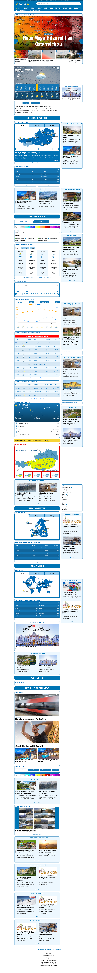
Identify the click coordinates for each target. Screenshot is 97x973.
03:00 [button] (41, 293)
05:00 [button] (47, 293)
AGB (49, 958)
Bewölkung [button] (41, 221)
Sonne (31, 302)
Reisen (58, 0)
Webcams (57, 8)
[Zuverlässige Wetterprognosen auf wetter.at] (24, 3)
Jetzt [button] (18, 149)
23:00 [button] (30, 293)
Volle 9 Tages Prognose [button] (36, 398)
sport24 (41, 0)
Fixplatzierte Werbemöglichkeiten (48, 960)
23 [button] (28, 149)
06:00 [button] (49, 293)
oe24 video (32, 0)
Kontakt (48, 952)
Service (64, 8)
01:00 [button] (35, 293)
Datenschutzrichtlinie (48, 955)
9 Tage (32, 10)
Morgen (26, 103)
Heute (18, 103)
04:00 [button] (44, 293)
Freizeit (51, 8)
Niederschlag (44, 302)
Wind (57, 302)
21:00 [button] (24, 293)
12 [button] (53, 149)
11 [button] (51, 149)
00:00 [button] (32, 293)
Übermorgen (35, 103)
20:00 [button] (21, 293)
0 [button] (30, 149)
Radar (38, 10)
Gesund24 (50, 0)
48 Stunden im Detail (30, 277)
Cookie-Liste (48, 957)
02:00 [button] (38, 293)
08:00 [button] (55, 293)
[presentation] (16, 41)
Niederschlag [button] (23, 221)
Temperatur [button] (45, 769)
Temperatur (19, 302)
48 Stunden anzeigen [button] (36, 378)
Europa (40, 8)
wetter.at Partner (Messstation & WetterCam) (48, 964)
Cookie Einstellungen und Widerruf (48, 965)
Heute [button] (22, 125)
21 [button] (23, 149)
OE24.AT (26, 8)
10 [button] (48, 149)
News (45, 8)
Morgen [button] (37, 125)
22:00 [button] (27, 293)
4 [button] (37, 149)
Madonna (46, 0)
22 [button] (25, 149)
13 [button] (55, 149)
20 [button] (21, 149)
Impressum (48, 953)
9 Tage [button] (52, 125)
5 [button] (39, 149)
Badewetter (77, 8)
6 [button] (41, 149)
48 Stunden (24, 10)
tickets (61, 0)
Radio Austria (67, 0)
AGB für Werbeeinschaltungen (48, 962)
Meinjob (54, 0)
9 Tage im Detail (44, 277)
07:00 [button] (52, 293)
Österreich (37, 0)
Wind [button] (55, 769)
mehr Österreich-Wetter (36, 163)
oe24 (28, 0)
